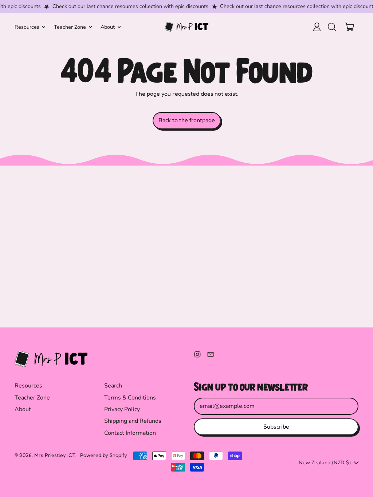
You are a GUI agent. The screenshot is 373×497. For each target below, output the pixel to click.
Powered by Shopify (103, 455)
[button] (331, 27)
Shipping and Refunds (132, 421)
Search (113, 386)
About (23, 409)
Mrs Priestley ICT (54, 455)
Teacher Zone (32, 398)
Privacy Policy (122, 409)
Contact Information (130, 433)
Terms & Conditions (130, 398)
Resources (28, 386)
